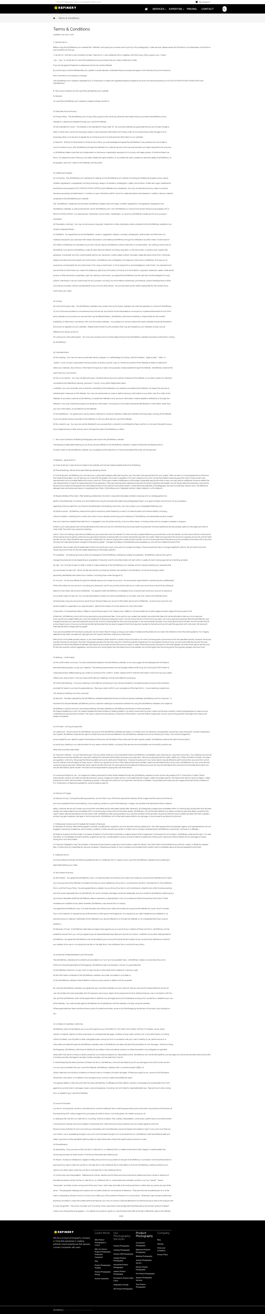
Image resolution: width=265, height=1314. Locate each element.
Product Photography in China (100, 1242)
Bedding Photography (144, 1256)
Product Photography (121, 1246)
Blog (159, 1240)
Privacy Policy (162, 1255)
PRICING (192, 8)
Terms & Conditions (68, 18)
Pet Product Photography (145, 1274)
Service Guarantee (102, 1279)
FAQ (96, 1261)
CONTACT (207, 8)
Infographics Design (120, 1285)
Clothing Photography (121, 1250)
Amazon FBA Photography (123, 1254)
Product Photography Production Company (103, 1254)
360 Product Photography (123, 1289)
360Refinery (58, 1310)
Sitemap (160, 1244)
